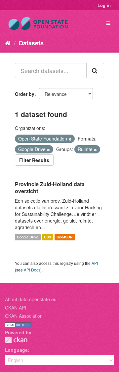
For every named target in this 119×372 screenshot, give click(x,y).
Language (16, 350)
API (95, 263)
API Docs (32, 269)
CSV (47, 236)
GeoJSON (65, 236)
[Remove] (69, 139)
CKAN (16, 339)
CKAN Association (24, 315)
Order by (24, 94)
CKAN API (15, 307)
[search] (95, 70)
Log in (104, 5)
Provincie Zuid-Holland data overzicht (50, 187)
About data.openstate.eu (31, 299)
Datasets (31, 43)
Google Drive (27, 236)
